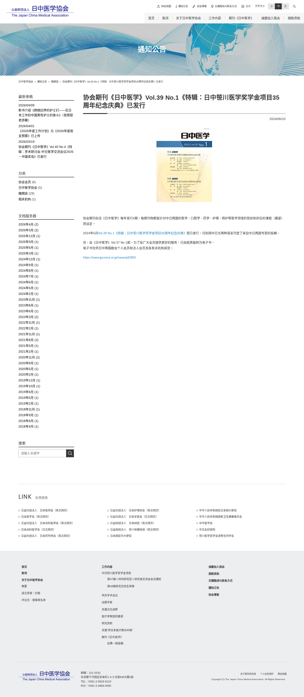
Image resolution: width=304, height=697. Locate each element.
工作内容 (215, 18)
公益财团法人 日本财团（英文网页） (133, 523)
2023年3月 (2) (28, 317)
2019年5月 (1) (28, 397)
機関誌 (23, 193)
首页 (151, 18)
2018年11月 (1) (29, 409)
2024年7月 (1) (28, 276)
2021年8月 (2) (28, 340)
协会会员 (24, 182)
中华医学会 (206, 523)
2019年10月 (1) (29, 386)
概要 (24, 586)
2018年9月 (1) (28, 415)
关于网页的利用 (248, 674)
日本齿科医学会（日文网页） (38, 529)
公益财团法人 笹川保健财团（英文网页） (135, 529)
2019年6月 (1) (28, 392)
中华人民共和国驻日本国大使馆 (218, 510)
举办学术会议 (110, 595)
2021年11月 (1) (29, 334)
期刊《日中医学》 (241, 18)
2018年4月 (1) (28, 426)
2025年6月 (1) (28, 247)
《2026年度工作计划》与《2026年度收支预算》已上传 (45, 131)
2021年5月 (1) (28, 345)
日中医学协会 (27, 187)
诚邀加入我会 (270, 18)
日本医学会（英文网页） (36, 516)
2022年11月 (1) (29, 322)
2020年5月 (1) (28, 369)
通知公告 (183, 6)
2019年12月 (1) (29, 380)
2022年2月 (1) (28, 328)
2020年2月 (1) (28, 374)
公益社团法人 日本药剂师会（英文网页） (46, 536)
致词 (165, 18)
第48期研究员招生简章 (120, 586)
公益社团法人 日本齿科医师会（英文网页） (48, 523)
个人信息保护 (267, 674)
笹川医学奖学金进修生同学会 (216, 536)
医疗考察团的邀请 (112, 616)
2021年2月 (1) (28, 351)
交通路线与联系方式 (226, 6)
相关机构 (24, 199)
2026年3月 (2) (28, 230)
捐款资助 (294, 18)
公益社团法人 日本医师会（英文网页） (45, 510)
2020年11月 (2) (29, 357)
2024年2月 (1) (28, 294)
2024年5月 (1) (28, 288)
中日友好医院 (207, 529)
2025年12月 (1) (29, 236)
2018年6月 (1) (28, 421)
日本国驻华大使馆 (121, 536)
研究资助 (107, 623)
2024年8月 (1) (28, 270)
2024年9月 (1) (28, 265)
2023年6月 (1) (28, 311)
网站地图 (166, 6)
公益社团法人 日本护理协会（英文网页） (135, 510)
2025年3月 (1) (28, 253)
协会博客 (202, 6)
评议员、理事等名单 (34, 600)
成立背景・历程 (31, 593)
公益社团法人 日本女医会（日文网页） (134, 516)
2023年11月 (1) (29, 299)
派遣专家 (107, 602)
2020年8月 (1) (28, 363)
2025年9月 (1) (28, 242)
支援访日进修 (110, 609)
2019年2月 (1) (28, 403)
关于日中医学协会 (188, 18)
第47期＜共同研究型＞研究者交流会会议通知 (134, 579)
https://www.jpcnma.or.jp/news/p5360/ (109, 257)
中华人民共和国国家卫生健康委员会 (220, 516)
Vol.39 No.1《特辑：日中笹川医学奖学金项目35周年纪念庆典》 (142, 233)
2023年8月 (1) (28, 305)
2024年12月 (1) (29, 259)
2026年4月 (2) (28, 224)
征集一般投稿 (115, 643)
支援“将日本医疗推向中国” (117, 630)
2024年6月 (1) (28, 282)
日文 (248, 6)
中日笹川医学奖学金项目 (116, 573)
